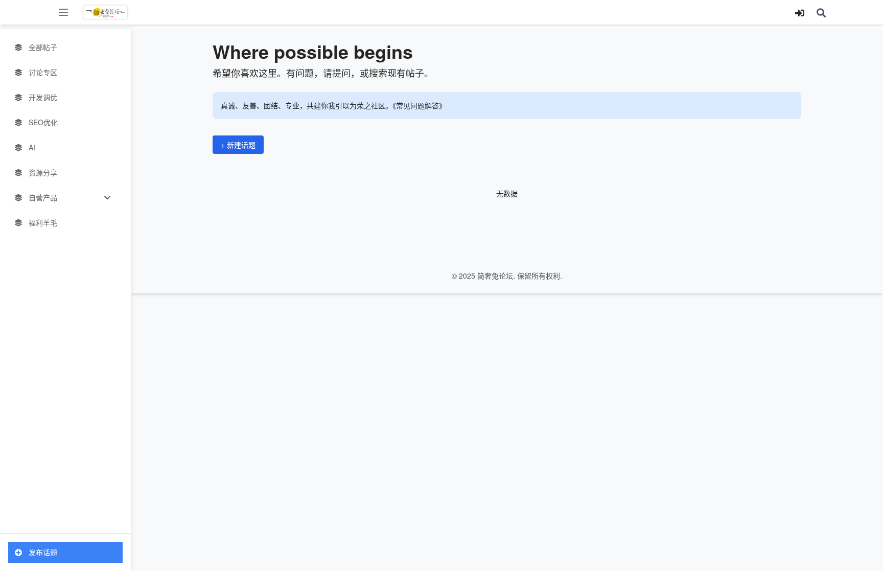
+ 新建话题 (238, 145)
